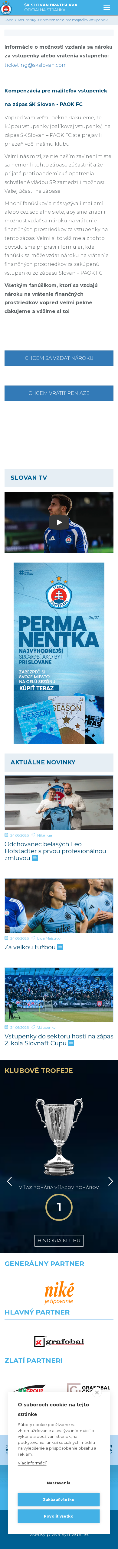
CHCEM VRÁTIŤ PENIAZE (59, 393)
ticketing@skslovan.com (36, 65)
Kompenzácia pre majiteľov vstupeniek (74, 20)
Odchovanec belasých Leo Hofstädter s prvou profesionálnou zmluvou (55, 851)
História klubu (59, 1241)
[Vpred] (109, 1181)
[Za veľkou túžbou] (59, 905)
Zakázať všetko (59, 1499)
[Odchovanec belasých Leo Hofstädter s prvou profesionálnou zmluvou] (59, 802)
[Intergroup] (29, 1390)
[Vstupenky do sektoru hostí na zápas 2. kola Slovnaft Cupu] (59, 994)
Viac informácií (32, 1462)
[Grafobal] (59, 1341)
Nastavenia (58, 1483)
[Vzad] (8, 1181)
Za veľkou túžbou (31, 947)
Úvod (9, 20)
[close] (97, 1392)
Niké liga (44, 835)
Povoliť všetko (59, 1516)
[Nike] (59, 1293)
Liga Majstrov (49, 938)
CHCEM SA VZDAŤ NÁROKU (59, 358)
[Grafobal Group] (88, 1390)
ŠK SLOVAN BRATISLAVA (50, 7)
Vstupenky (27, 20)
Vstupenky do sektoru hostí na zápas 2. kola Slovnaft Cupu (59, 1040)
